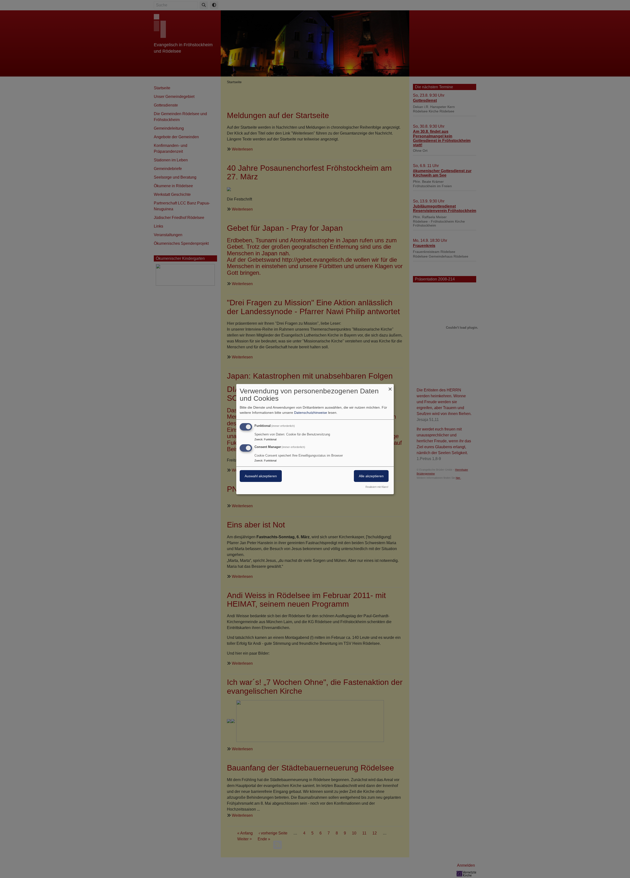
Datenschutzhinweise (310, 413)
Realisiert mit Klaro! (376, 486)
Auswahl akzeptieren (261, 476)
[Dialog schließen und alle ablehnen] (390, 387)
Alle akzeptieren (371, 476)
